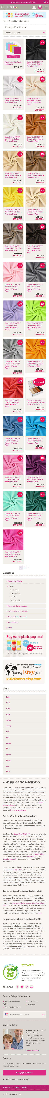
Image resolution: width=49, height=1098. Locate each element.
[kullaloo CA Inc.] (13, 7)
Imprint (24, 1088)
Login (34, 7)
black (8, 772)
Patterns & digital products (17, 606)
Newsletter (6, 1088)
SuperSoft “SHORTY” (22, 834)
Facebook (17, 987)
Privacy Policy (32, 1001)
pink (7, 737)
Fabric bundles (15, 600)
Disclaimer (31, 1005)
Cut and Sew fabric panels (17, 611)
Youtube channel (9, 859)
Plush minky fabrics (21, 21)
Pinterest (27, 987)
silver (8, 708)
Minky (12, 586)
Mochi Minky (14, 590)
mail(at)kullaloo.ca (24, 1073)
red (7, 731)
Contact (16, 1088)
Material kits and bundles (16, 617)
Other (9, 628)
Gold (8, 703)
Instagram (22, 987)
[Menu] (46, 7)
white (8, 714)
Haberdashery (12, 622)
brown (8, 760)
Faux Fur (13, 597)
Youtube (32, 987)
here (40, 913)
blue (8, 749)
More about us (33, 1050)
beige (8, 697)
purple (8, 743)
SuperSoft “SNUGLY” (14, 870)
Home (5, 21)
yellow (8, 720)
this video (30, 857)
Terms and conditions (13, 1007)
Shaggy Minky (15, 593)
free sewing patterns (18, 810)
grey (8, 766)
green (8, 754)
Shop (11, 21)
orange (9, 726)
